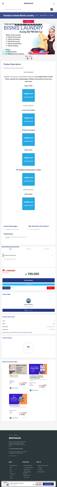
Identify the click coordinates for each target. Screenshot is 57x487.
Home (36, 15)
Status (11, 476)
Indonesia (11, 435)
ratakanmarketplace (29, 467)
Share (28, 21)
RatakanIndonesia (28, 465)
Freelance (40, 469)
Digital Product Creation (43, 465)
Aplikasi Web (12, 381)
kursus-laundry (20, 332)
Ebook (31, 384)
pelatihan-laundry (28, 332)
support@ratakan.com (13, 455)
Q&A (11, 467)
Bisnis (11, 383)
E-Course (51, 15)
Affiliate (40, 467)
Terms (11, 472)
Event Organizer (41, 472)
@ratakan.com (27, 475)
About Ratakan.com (14, 465)
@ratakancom (27, 469)
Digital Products (43, 15)
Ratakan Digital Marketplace (27, 472)
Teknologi (31, 385)
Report (11, 287)
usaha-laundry (12, 332)
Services (11, 380)
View (28, 310)
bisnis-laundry (5, 332)
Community (27, 477)
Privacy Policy (12, 474)
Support (11, 478)
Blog (11, 469)
